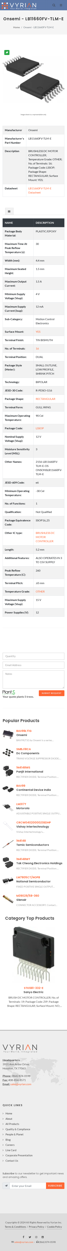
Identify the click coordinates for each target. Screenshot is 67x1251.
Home (16, 27)
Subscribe (55, 1185)
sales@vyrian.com (20, 1084)
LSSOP (40, 428)
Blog (8, 1139)
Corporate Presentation (18, 1155)
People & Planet (14, 1134)
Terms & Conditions (15, 1226)
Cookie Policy (54, 1226)
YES (38, 331)
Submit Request (52, 693)
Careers (10, 1144)
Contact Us (11, 1160)
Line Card (10, 1150)
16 (37, 348)
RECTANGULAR (45, 398)
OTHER (40, 591)
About (8, 1118)
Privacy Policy (36, 1226)
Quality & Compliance (17, 1129)
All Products (12, 1123)
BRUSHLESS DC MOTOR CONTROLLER (45, 537)
